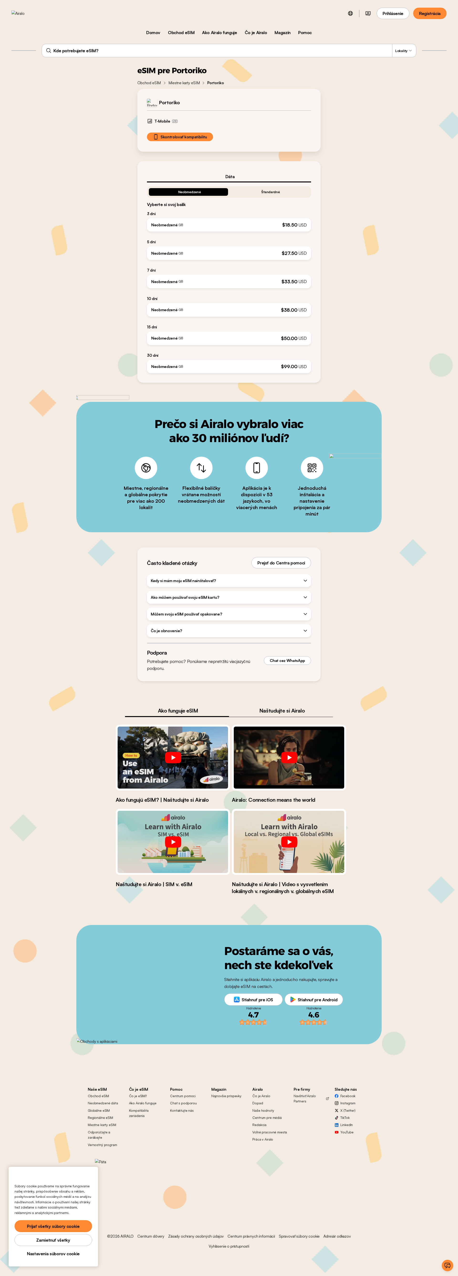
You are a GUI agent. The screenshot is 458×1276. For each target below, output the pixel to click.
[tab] (229, 176)
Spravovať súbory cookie (299, 1236)
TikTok (344, 1118)
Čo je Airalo (256, 32)
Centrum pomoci (183, 1096)
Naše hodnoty (263, 1110)
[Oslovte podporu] (447, 1265)
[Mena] (368, 13)
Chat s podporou (183, 1103)
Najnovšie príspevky (226, 1096)
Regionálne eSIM (100, 1118)
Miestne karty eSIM (184, 82)
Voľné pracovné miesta (269, 1132)
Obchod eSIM (181, 32)
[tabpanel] (229, 277)
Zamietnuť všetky (53, 1240)
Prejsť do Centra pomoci (281, 562)
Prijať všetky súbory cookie (53, 1226)
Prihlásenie (393, 13)
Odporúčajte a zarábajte (99, 1134)
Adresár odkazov (337, 1236)
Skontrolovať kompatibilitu (184, 136)
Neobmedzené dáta (103, 1103)
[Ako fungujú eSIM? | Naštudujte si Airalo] (173, 758)
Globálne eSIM (99, 1110)
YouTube (346, 1132)
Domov (153, 32)
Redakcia (259, 1125)
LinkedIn (346, 1125)
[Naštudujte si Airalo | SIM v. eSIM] (173, 842)
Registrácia (430, 13)
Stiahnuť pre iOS (257, 999)
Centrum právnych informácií (251, 1236)
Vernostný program (102, 1145)
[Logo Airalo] (25, 13)
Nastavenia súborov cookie (53, 1253)
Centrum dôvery (150, 1236)
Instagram (347, 1103)
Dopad (257, 1103)
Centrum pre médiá (267, 1118)
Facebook (347, 1096)
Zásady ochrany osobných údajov (196, 1236)
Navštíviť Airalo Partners (305, 1098)
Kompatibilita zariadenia (139, 1113)
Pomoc (305, 32)
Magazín (282, 32)
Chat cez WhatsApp (287, 660)
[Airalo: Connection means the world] (289, 758)
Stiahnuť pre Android (318, 999)
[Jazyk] (350, 13)
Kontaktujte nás (182, 1110)
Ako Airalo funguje (219, 32)
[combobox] (229, 50)
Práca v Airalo (262, 1139)
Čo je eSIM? (138, 1096)
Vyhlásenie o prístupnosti (229, 1246)
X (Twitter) (347, 1110)
